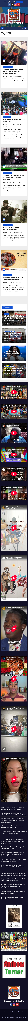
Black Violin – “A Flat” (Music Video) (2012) (11, 229)
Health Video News (7, 275)
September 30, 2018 (10, 124)
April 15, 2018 (8, 282)
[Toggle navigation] (13, 28)
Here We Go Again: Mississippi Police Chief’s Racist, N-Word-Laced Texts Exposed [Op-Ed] (12, 854)
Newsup (24, 1011)
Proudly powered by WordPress (10, 1011)
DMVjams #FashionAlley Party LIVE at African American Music (13, 71)
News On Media (14, 22)
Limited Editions (22, 1017)
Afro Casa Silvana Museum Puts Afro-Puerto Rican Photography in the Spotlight (13, 886)
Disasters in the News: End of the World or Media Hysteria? (14, 177)
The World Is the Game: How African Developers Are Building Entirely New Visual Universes (12, 820)
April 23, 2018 (8, 232)
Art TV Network (7, 117)
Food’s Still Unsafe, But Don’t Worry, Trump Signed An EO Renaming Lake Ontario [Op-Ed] (12, 841)
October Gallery (14, 1017)
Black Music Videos (7, 66)
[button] (22, 28)
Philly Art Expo (5, 1017)
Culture (6, 349)
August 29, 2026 (10, 320)
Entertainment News (9, 331)
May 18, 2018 (8, 182)
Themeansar (15, 1013)
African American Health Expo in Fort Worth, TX (13, 279)
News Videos (18, 76)
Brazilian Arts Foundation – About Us (14, 120)
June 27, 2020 (8, 76)
